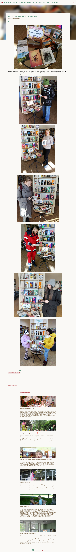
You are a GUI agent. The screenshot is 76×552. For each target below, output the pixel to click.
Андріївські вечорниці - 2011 (27, 408)
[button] (9, 22)
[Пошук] (74, 2)
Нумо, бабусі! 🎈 (24, 506)
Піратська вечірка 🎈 (26, 482)
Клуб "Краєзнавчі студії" (14, 372)
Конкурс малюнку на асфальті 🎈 (29, 433)
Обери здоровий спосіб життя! (28, 533)
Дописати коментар (12, 385)
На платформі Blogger (39, 550)
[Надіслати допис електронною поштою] (20, 371)
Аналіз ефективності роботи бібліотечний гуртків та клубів (36, 459)
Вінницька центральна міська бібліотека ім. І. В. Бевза (32, 2)
